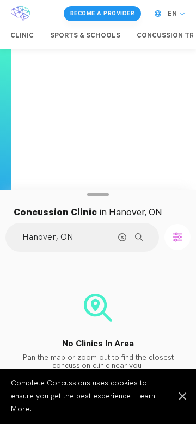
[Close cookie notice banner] (182, 397)
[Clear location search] (122, 237)
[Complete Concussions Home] (20, 13)
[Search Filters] (177, 237)
